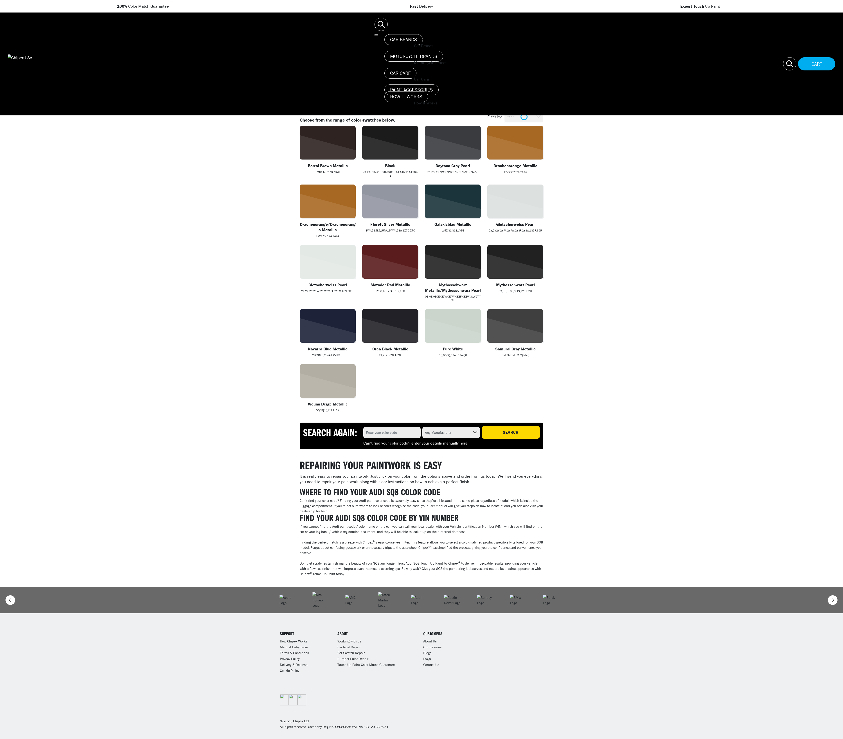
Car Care (400, 73)
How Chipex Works (293, 641)
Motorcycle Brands (413, 56)
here (464, 443)
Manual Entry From (294, 647)
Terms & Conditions (294, 653)
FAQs (427, 658)
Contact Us (431, 664)
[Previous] (10, 600)
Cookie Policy (289, 670)
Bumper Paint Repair (352, 658)
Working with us (349, 641)
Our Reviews (432, 647)
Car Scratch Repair (351, 653)
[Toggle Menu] (376, 35)
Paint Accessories (411, 90)
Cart (816, 64)
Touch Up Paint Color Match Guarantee (366, 664)
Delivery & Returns (293, 664)
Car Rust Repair (348, 647)
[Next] (833, 600)
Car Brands (403, 40)
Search (510, 432)
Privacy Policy (290, 658)
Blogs (427, 653)
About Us (430, 641)
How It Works (406, 97)
